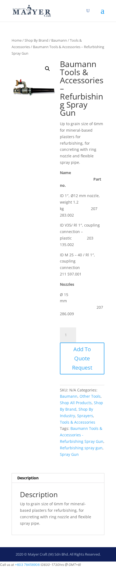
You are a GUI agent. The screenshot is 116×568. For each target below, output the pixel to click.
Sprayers (85, 415)
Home (17, 40)
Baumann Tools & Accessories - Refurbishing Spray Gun (81, 435)
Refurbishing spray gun (81, 447)
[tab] (58, 478)
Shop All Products (76, 402)
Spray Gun (69, 454)
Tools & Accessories (77, 422)
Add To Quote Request (82, 358)
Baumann (59, 40)
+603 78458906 (27, 565)
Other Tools (90, 396)
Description (28, 477)
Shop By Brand (36, 40)
